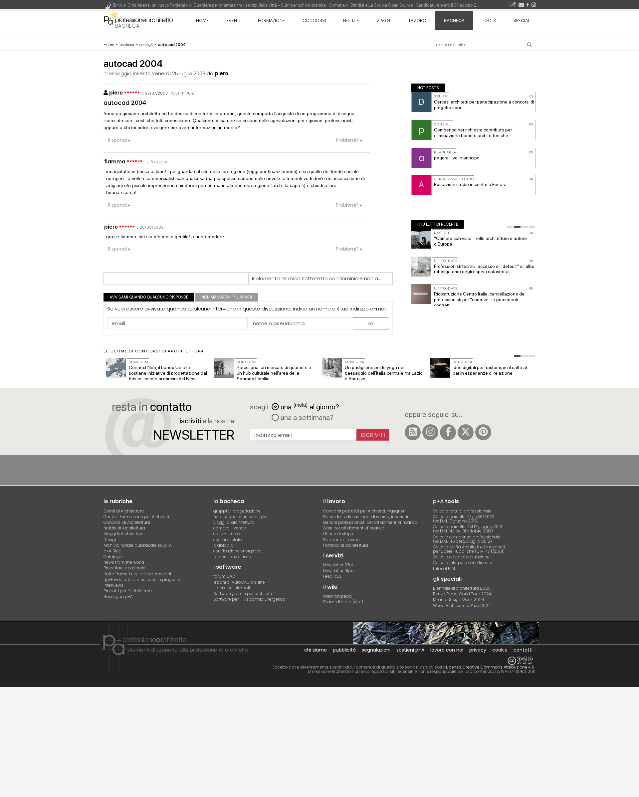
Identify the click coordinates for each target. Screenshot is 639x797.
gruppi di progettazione (237, 511)
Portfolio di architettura (345, 545)
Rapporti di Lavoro (341, 539)
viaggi (383, 20)
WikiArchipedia (337, 596)
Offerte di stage (338, 533)
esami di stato (227, 539)
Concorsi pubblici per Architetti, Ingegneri (364, 511)
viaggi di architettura (233, 522)
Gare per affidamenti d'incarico (353, 528)
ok (371, 323)
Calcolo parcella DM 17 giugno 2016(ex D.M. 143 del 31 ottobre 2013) (467, 529)
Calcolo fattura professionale (462, 511)
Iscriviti (373, 434)
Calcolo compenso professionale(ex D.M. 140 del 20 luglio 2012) (466, 539)
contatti (523, 650)
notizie (351, 20)
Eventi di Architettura (124, 511)
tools (489, 20)
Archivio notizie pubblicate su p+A (138, 545)
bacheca (127, 26)
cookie (500, 650)
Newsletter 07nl (338, 565)
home (202, 20)
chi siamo (315, 650)
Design (110, 539)
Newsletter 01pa (338, 570)
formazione (271, 20)
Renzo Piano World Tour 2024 (462, 594)
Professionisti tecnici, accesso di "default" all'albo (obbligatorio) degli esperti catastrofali (484, 269)
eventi (233, 20)
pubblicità (344, 650)
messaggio (117, 73)
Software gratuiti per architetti (242, 593)
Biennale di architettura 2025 (462, 588)
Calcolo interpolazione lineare (462, 562)
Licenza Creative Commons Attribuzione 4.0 (490, 667)
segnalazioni (376, 650)
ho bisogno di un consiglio (240, 516)
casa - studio (226, 533)
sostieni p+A (410, 650)
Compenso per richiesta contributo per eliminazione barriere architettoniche (473, 132)
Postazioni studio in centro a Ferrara (470, 184)
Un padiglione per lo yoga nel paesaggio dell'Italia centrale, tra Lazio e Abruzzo (384, 373)
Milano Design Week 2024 (458, 599)
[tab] (510, 227)
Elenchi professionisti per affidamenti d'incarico (370, 522)
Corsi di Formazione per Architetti (136, 516)
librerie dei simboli (231, 588)
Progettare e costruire (124, 568)
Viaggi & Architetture (123, 533)
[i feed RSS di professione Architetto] (413, 432)
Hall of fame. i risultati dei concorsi (137, 574)
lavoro (417, 20)
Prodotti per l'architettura (128, 591)
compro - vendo (229, 528)
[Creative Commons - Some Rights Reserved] (319, 661)
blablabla (223, 545)
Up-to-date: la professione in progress (142, 579)
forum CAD (224, 576)
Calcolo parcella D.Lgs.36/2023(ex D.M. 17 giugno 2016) (464, 519)
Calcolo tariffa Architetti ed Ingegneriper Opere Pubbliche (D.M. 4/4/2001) (469, 549)
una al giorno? (310, 406)
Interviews (113, 585)
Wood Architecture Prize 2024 (462, 605)
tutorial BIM (444, 568)
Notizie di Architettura (124, 528)
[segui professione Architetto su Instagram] (430, 432)
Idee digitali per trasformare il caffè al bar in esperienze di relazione (490, 370)
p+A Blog (112, 551)
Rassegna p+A (118, 596)
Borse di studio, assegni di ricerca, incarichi (365, 516)
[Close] (4, 695)
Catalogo (113, 556)
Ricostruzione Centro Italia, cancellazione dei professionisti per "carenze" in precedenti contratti (480, 299)
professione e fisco (232, 556)
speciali (522, 20)
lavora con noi (446, 650)
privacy (477, 650)
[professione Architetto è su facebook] (448, 432)
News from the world (124, 562)
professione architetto (138, 20)
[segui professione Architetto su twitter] (466, 432)
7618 (190, 93)
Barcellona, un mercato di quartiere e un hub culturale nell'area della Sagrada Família (274, 373)
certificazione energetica (237, 551)
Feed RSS (332, 576)
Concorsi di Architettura (127, 522)
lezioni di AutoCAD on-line (239, 582)
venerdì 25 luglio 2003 (178, 73)
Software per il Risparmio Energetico (249, 599)
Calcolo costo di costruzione (461, 557)
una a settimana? (306, 417)
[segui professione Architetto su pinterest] (483, 432)
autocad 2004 (125, 103)
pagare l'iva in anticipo (457, 157)
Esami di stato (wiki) (343, 602)
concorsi (314, 20)
